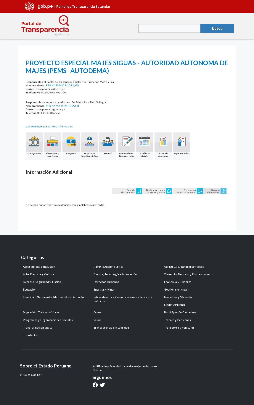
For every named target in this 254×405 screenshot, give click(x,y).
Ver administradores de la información (49, 126)
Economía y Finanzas (178, 282)
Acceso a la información (163, 154)
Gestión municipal (176, 289)
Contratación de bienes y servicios (126, 154)
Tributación (30, 335)
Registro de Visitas (181, 153)
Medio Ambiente (175, 304)
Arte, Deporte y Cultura (38, 274)
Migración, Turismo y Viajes (41, 312)
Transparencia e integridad (111, 327)
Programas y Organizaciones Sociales (48, 320)
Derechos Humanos (106, 282)
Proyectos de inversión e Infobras (89, 154)
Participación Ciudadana (180, 312)
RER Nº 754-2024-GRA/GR (62, 105)
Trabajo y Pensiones (177, 320)
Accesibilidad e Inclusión (39, 266)
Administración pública (108, 266)
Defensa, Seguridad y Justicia (42, 282)
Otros (98, 312)
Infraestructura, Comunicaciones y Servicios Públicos (123, 299)
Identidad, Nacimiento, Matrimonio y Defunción (54, 297)
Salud (97, 320)
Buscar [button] (218, 28)
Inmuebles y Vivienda (178, 297)
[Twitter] (102, 385)
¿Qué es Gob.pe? (31, 374)
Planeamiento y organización (52, 154)
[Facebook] (95, 385)
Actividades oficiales (145, 154)
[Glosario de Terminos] (214, 190)
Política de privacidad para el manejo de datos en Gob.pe (125, 368)
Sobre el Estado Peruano (46, 365)
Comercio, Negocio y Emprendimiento (188, 274)
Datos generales (34, 153)
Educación (29, 289)
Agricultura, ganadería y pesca (184, 266)
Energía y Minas (104, 289)
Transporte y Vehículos (179, 327)
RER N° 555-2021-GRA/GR (62, 85)
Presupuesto (71, 153)
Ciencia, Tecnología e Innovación (115, 274)
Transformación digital (38, 327)
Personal (108, 153)
